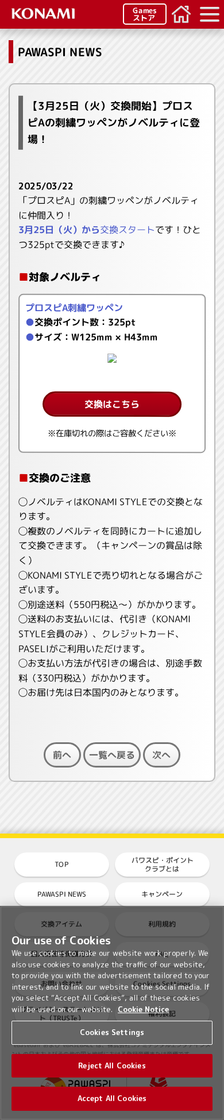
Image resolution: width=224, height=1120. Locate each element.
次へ (161, 755)
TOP (62, 864)
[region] (112, 1013)
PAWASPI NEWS (61, 894)
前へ (62, 755)
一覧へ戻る (112, 755)
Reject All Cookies (111, 1065)
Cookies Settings (112, 1032)
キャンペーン (162, 894)
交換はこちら (112, 404)
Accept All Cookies (112, 1098)
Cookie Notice (143, 1009)
